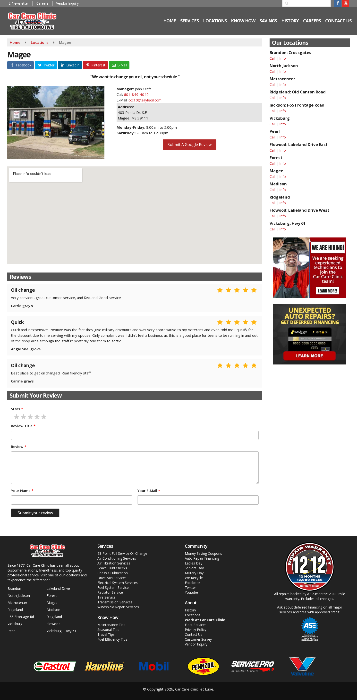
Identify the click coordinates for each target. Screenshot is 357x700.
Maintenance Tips (111, 624)
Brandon (14, 588)
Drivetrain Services (112, 577)
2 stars (23, 416)
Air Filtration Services (113, 563)
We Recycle (194, 577)
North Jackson (19, 595)
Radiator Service (110, 592)
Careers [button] (312, 21)
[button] (20, 65)
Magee (52, 602)
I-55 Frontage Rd (21, 616)
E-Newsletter (18, 3)
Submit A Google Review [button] (190, 144)
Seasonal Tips (108, 629)
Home (15, 42)
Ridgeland (15, 609)
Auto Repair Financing (202, 558)
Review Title (23, 425)
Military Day (194, 573)
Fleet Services (195, 624)
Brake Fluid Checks (112, 568)
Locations (40, 42)
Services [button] (189, 21)
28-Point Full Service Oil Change (122, 553)
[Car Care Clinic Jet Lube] (35, 20)
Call (272, 58)
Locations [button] (215, 21)
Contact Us (338, 21)
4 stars (37, 416)
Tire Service (106, 597)
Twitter (190, 587)
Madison (53, 609)
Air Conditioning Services (116, 558)
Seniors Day (194, 568)
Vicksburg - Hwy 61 (61, 630)
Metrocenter (17, 602)
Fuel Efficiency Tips (112, 639)
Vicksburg (15, 623)
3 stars (30, 416)
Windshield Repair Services (118, 607)
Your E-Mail (148, 490)
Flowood (53, 623)
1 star (16, 416)
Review (18, 446)
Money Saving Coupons (203, 553)
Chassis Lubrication (112, 573)
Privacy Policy (195, 629)
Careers (42, 3)
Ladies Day (193, 563)
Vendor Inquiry (67, 3)
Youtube (191, 592)
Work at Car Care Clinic (205, 620)
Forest (52, 595)
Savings (268, 21)
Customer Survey (198, 639)
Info (282, 58)
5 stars (44, 416)
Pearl (12, 630)
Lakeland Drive (58, 588)
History (190, 610)
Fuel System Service (113, 587)
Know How (243, 21)
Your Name (22, 490)
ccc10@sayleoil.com (145, 100)
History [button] (290, 21)
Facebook (192, 582)
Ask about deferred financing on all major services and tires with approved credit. (309, 610)
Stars (17, 408)
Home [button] (169, 21)
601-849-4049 (136, 94)
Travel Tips (106, 634)
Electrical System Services (117, 582)
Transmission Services (114, 602)
